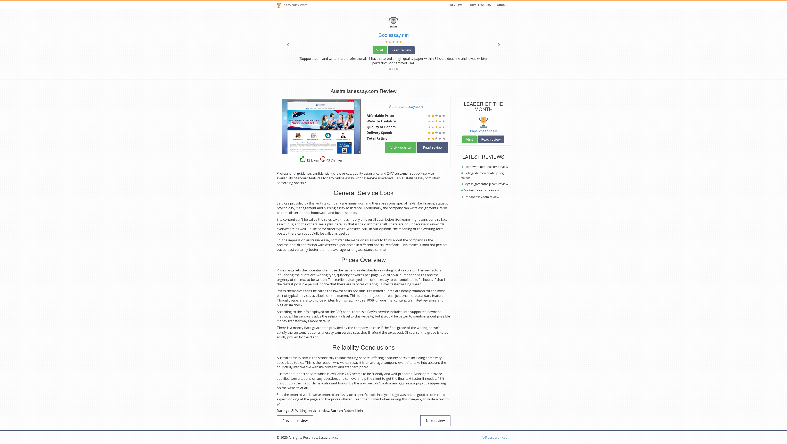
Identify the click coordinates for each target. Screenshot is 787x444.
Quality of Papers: (381, 127)
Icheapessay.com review (481, 197)
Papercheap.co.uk (483, 131)
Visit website (400, 147)
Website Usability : (382, 121)
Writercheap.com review (481, 190)
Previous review (295, 420)
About (502, 5)
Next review (435, 420)
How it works (480, 5)
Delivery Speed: (379, 132)
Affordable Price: (380, 115)
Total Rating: (377, 138)
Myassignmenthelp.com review (486, 184)
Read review (401, 50)
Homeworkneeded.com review (486, 167)
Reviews (456, 5)
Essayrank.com (294, 4)
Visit (379, 50)
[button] (294, 44)
